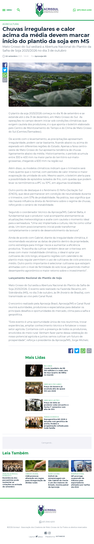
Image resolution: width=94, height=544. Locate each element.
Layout (32, 537)
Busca (17, 10)
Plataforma (50, 537)
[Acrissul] (47, 10)
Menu (9, 10)
